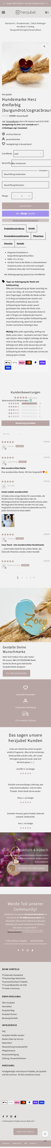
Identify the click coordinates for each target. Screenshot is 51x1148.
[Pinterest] (23, 950)
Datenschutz (17, 1143)
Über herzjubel (8, 1002)
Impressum (6, 1143)
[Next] (47, 3)
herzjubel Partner (9, 1014)
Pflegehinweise (8, 1050)
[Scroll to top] (45, 1141)
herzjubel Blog (8, 1010)
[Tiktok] (32, 950)
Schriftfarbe (7, 153)
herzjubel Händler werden (13, 1035)
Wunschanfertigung (10, 1054)
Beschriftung (6, 163)
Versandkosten (12, 121)
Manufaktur (7, 1006)
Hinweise (8, 243)
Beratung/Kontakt (10, 1018)
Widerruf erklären (25, 1131)
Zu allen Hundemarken (31, 868)
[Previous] (4, 3)
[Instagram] (28, 950)
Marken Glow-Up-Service (12, 1039)
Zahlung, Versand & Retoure (14, 1058)
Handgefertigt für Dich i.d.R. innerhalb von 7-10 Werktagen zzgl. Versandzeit (20, 126)
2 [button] (22, 577)
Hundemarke (23, 23)
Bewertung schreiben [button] (25, 423)
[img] (7, 442)
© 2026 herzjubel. (8, 1121)
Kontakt (20, 243)
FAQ (3, 1031)
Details (31, 228)
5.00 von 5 (32, 397)
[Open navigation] (7, 12)
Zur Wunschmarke (16, 673)
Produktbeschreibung (14, 228)
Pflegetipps (38, 236)
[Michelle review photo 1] (8, 520)
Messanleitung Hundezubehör (15, 1046)
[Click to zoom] (44, 46)
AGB (25, 1143)
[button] (13, 403)
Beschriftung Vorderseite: (15, 174)
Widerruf (33, 1143)
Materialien (7, 1042)
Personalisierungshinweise (16, 236)
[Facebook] (18, 950)
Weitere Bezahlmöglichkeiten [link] (25, 220)
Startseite (10, 23)
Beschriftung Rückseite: (14, 185)
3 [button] (26, 577)
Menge (5, 195)
